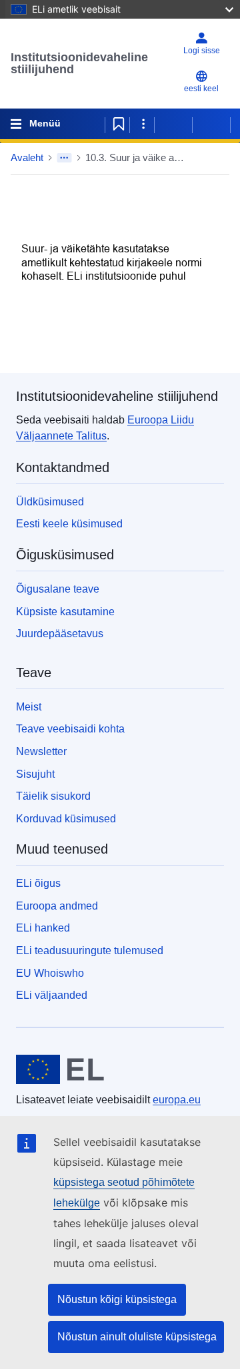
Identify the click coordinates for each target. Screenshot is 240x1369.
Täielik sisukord (53, 796)
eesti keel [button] (201, 88)
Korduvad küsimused (66, 818)
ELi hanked (43, 928)
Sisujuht (35, 774)
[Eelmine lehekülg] (173, 124)
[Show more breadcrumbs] (64, 158)
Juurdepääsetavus (59, 633)
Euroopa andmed (57, 906)
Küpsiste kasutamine (65, 611)
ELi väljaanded (51, 995)
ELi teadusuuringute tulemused (89, 950)
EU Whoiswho (50, 973)
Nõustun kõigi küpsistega (117, 1299)
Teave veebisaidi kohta (70, 728)
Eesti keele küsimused (69, 523)
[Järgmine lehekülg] (211, 124)
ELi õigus (38, 883)
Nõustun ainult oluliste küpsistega (137, 1336)
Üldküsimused (50, 501)
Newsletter (41, 751)
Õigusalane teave (57, 589)
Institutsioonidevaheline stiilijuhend (79, 63)
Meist (28, 706)
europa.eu (177, 1099)
